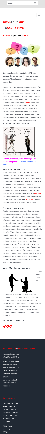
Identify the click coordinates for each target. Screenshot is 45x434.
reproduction (30, 199)
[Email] (10, 326)
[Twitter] (7, 326)
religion (27, 102)
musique (37, 193)
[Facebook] (4, 326)
